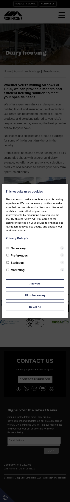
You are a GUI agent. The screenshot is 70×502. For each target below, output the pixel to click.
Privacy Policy (17, 238)
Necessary (18, 248)
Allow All (35, 283)
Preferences (19, 255)
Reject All (35, 306)
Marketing (18, 270)
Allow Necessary (35, 295)
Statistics (17, 262)
